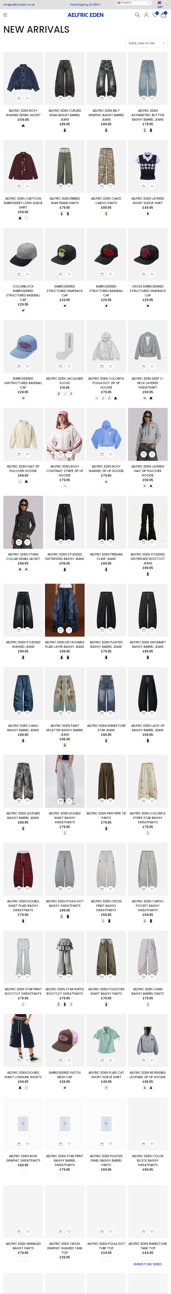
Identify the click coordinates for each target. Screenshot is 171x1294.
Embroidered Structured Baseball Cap (106, 291)
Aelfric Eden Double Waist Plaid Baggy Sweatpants (23, 905)
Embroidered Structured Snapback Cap (65, 291)
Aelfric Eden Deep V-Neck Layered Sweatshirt (148, 383)
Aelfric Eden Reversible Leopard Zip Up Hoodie (148, 1074)
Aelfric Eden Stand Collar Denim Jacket (23, 556)
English (126, 2)
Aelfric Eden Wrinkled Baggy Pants (23, 1245)
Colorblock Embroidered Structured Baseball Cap (23, 293)
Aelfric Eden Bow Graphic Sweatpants (23, 1158)
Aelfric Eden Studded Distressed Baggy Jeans (64, 556)
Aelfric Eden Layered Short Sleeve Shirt (147, 200)
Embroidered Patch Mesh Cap (65, 1074)
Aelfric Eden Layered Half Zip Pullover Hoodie (147, 471)
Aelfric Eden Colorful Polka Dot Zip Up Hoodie (106, 383)
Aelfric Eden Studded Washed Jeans (23, 644)
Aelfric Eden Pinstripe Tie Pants (106, 815)
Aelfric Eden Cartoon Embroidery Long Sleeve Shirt (23, 203)
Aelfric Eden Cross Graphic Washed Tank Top (64, 1248)
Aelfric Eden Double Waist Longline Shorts (23, 1074)
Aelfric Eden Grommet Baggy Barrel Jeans (148, 644)
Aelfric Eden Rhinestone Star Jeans (106, 727)
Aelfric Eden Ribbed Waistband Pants (65, 200)
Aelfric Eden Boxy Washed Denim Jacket (23, 112)
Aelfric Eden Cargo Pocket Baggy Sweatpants (148, 905)
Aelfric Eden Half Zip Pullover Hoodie (23, 468)
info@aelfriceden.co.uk (19, 4)
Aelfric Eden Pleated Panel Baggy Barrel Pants (106, 1160)
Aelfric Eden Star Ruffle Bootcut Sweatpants (64, 991)
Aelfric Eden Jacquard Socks (64, 380)
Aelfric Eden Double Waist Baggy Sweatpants (65, 817)
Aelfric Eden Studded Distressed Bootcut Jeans (147, 558)
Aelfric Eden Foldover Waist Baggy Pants (106, 991)
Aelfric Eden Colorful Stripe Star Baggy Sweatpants (148, 817)
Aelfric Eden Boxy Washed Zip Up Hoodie (106, 468)
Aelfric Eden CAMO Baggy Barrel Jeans (23, 727)
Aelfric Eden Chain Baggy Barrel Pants (148, 991)
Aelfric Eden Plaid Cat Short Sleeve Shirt (106, 1074)
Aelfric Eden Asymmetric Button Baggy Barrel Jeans (147, 115)
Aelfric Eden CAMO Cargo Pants (106, 200)
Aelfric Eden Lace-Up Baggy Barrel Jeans (148, 727)
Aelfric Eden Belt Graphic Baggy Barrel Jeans (106, 115)
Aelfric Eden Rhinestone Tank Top (147, 1245)
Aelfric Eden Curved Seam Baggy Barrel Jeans (65, 115)
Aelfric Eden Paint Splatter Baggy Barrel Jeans (64, 730)
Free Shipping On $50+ (85, 4)
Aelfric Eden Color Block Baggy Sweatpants (147, 1160)
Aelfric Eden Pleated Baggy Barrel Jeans (106, 644)
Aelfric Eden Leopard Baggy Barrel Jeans (23, 815)
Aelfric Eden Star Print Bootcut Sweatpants (23, 991)
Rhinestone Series (148, 1264)
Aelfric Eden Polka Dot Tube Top (106, 1245)
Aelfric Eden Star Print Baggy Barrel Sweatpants (64, 1160)
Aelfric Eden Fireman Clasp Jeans (106, 556)
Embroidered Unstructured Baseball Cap (23, 383)
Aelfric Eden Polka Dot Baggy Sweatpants (65, 903)
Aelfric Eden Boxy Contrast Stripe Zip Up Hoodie (64, 471)
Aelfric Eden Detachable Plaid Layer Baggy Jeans (64, 644)
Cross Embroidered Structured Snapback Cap (148, 291)
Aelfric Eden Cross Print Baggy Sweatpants (106, 905)
